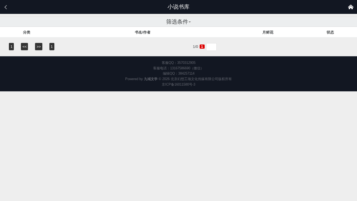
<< (24, 46)
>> (39, 46)
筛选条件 (177, 22)
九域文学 (151, 79)
